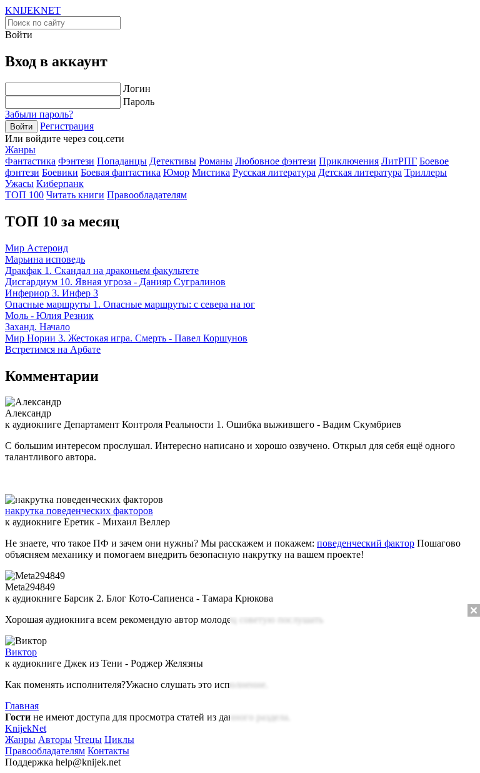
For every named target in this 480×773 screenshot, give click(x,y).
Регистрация (67, 126)
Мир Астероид (36, 248)
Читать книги (75, 194)
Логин (137, 88)
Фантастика (30, 161)
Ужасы (19, 183)
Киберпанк (60, 183)
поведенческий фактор (365, 543)
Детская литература (360, 172)
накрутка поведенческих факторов (79, 510)
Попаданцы (122, 161)
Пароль (138, 101)
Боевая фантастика (121, 172)
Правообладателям (147, 194)
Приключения (349, 161)
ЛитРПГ (399, 161)
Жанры (20, 149)
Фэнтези (76, 161)
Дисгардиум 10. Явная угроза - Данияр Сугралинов (115, 281)
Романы (215, 161)
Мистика (211, 172)
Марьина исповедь (45, 259)
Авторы (55, 739)
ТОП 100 (24, 194)
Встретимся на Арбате (53, 349)
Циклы (119, 739)
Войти (21, 126)
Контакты (108, 750)
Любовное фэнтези (275, 161)
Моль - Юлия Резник (49, 315)
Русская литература (274, 172)
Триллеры (425, 172)
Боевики (60, 172)
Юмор (176, 172)
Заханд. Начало (37, 326)
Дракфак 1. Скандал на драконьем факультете (102, 270)
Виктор (21, 652)
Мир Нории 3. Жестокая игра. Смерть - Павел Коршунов (126, 338)
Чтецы (88, 739)
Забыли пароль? (39, 114)
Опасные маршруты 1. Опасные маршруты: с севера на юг (130, 304)
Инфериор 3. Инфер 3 (51, 293)
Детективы (172, 161)
